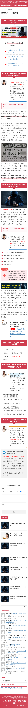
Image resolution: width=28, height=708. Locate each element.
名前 (3, 504)
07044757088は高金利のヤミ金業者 (11, 688)
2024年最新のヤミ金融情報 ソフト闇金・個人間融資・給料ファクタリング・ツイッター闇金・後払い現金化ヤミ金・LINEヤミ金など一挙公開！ (14, 697)
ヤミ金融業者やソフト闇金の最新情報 (14, 5)
